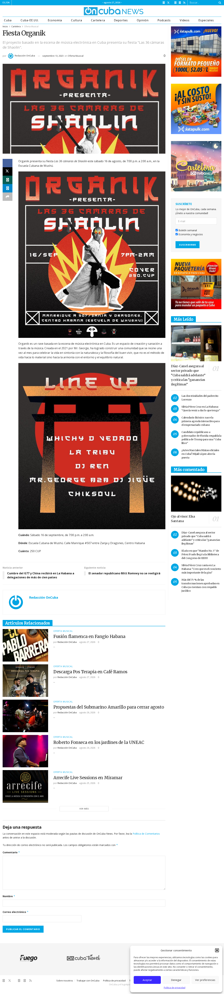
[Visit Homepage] (100, 11)
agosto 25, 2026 (87, 783)
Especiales (206, 20)
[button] (217, 950)
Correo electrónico (16, 912)
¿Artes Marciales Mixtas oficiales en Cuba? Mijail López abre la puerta (200, 454)
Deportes (121, 20)
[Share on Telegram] (7, 188)
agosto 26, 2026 (87, 712)
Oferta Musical (31, 26)
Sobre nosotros (64, 980)
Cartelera (98, 20)
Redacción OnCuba (25, 55)
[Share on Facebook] (7, 163)
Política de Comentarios (146, 833)
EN (8, 2)
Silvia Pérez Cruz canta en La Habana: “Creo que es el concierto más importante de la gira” (201, 569)
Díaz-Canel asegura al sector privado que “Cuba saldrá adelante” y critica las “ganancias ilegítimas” (188, 375)
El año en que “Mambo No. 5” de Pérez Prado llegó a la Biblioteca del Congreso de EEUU (200, 554)
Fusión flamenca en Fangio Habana (89, 636)
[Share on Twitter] (7, 171)
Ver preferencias (205, 980)
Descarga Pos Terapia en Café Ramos (90, 671)
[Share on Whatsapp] (7, 180)
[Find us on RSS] (184, 2)
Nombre (9, 896)
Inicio (5, 26)
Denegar (176, 980)
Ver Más (84, 808)
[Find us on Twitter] (168, 2)
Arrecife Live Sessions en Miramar (87, 777)
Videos (185, 20)
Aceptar (147, 980)
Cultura (76, 20)
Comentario (11, 852)
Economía (55, 20)
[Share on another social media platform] (7, 196)
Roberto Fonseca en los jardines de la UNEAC (98, 742)
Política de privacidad (174, 987)
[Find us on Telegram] (180, 2)
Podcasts (164, 20)
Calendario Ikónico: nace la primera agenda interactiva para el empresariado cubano (200, 421)
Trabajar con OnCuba (88, 980)
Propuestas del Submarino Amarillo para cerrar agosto (108, 707)
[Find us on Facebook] (164, 2)
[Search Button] (219, 2)
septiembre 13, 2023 (53, 55)
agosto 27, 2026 (87, 642)
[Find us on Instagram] (175, 2)
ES (4, 2)
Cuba (8, 20)
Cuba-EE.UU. (30, 20)
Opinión (143, 20)
